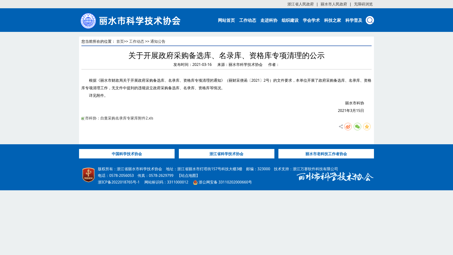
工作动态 (136, 41)
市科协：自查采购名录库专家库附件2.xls (119, 118)
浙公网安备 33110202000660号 (225, 182)
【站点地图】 (188, 175)
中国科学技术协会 (127, 153)
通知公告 (157, 41)
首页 (120, 41)
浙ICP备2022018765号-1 (119, 182)
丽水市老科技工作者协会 (326, 153)
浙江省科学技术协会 (226, 153)
